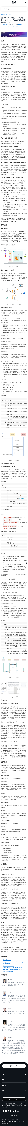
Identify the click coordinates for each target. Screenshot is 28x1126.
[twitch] (10, 1111)
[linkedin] (6, 1111)
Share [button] (16, 26)
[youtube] (13, 1111)
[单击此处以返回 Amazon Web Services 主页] (14, 2)
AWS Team (5, 24)
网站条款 (7, 1119)
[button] (7, 9)
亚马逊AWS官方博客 (6, 14)
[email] (18, 1111)
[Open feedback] (26, 563)
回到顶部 (13, 1115)
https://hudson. (6, 959)
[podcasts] (15, 1111)
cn (10, 959)
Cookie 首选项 (14, 1119)
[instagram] (8, 1111)
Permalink (10, 26)
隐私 (3, 1119)
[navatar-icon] (25, 2)
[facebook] (3, 1111)
